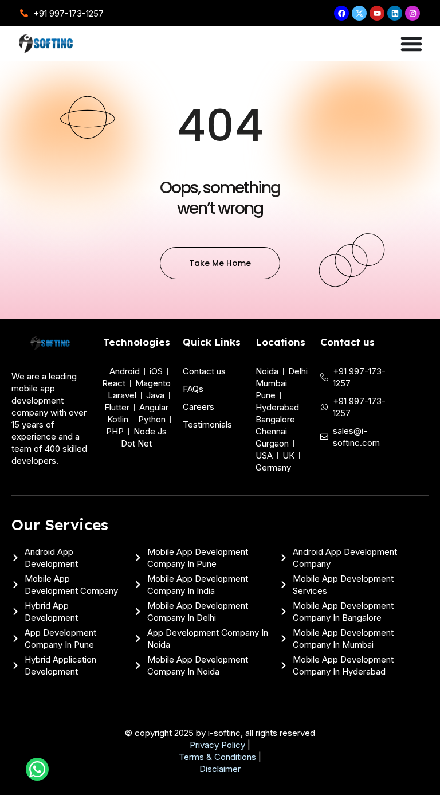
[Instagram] (412, 13)
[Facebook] (341, 13)
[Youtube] (377, 13)
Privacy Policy (217, 744)
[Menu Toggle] (411, 43)
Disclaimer (220, 768)
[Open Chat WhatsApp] (37, 769)
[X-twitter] (359, 13)
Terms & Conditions (217, 756)
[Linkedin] (394, 13)
